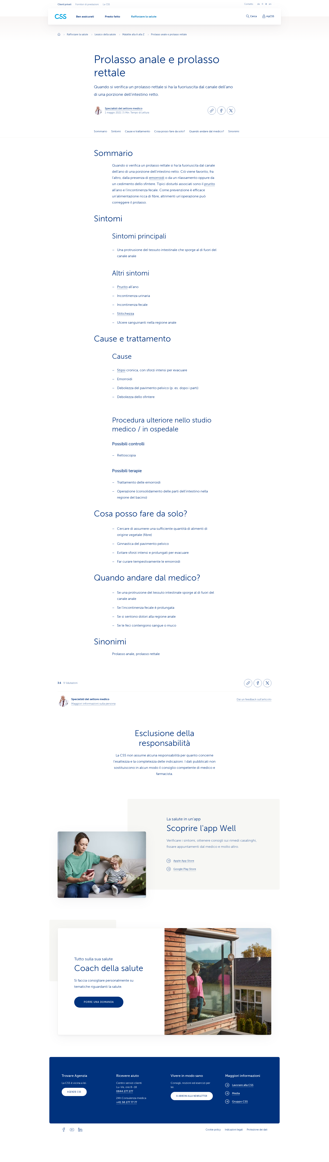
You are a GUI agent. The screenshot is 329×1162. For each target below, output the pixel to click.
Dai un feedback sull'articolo (254, 699)
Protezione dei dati (257, 1129)
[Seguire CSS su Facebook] (64, 1130)
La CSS (106, 4)
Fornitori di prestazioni (87, 4)
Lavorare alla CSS (242, 1085)
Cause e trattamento (137, 131)
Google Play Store (184, 869)
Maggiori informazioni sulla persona (93, 703)
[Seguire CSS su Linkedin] (80, 1130)
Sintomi (116, 131)
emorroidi (156, 178)
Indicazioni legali (234, 1129)
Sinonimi (233, 131)
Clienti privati (64, 4)
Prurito (122, 287)
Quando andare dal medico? (206, 131)
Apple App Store (183, 860)
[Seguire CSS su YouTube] (72, 1130)
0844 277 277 (124, 1091)
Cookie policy (213, 1129)
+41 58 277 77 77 (126, 1102)
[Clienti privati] (60, 16)
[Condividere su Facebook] (221, 110)
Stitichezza (125, 314)
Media (236, 1093)
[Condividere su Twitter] (231, 110)
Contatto (248, 4)
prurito (209, 184)
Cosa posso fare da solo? (169, 131)
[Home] (59, 34)
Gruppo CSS (240, 1101)
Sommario (100, 131)
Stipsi (121, 370)
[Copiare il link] (212, 110)
